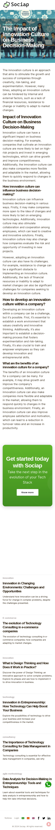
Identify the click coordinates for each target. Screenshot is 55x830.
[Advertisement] (27, 543)
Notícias (8, 818)
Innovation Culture (12, 24)
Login (16, 818)
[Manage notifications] (49, 824)
